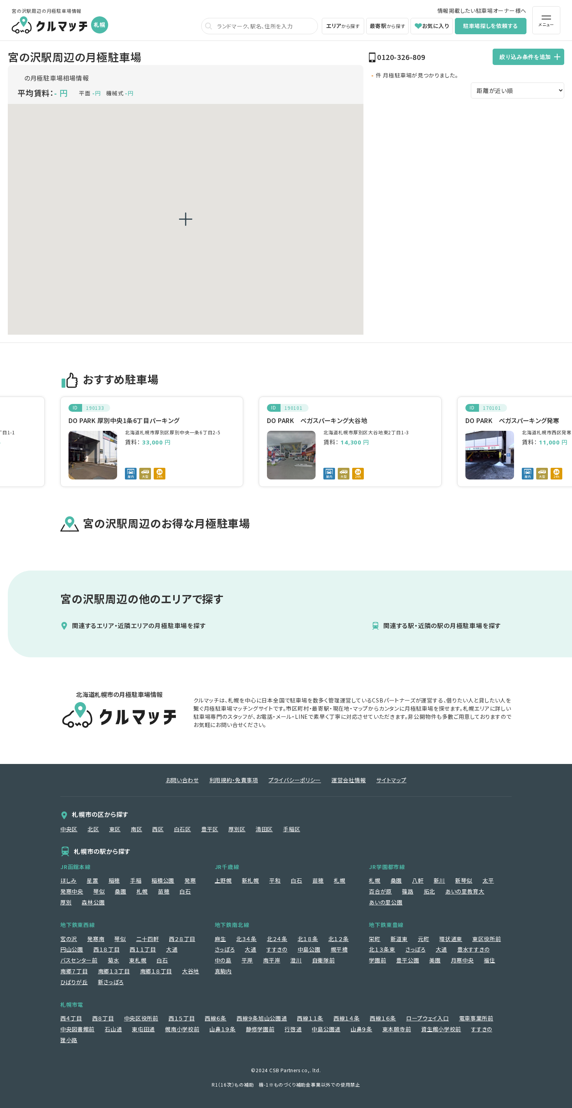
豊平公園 (407, 960)
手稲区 (291, 829)
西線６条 (215, 1018)
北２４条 (277, 939)
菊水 (113, 960)
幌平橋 (339, 949)
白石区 (182, 829)
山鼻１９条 (222, 1029)
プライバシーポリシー (294, 780)
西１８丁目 (106, 949)
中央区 (68, 829)
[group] (151, 442)
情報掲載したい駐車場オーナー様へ (481, 10)
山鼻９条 (361, 1029)
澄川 (296, 960)
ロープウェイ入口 (427, 1018)
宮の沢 (68, 939)
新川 (439, 880)
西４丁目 (71, 1018)
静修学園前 (260, 1029)
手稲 (135, 880)
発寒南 (95, 939)
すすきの (277, 949)
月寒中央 (462, 960)
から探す (343, 26)
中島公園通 (326, 1029)
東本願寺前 (397, 1029)
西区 (157, 829)
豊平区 (209, 829)
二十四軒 (147, 939)
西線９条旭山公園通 (262, 1018)
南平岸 (271, 960)
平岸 (247, 960)
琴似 (99, 891)
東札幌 (137, 960)
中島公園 (309, 949)
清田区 (264, 829)
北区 (93, 829)
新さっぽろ (111, 982)
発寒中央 (71, 891)
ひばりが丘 (74, 982)
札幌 (142, 891)
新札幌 (250, 880)
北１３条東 (382, 949)
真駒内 (223, 971)
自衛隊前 (323, 960)
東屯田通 (143, 1029)
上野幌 (223, 880)
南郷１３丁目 (114, 971)
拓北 (429, 891)
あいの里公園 (385, 902)
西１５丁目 (181, 1018)
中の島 (223, 960)
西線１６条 (383, 1018)
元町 (423, 939)
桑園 (120, 891)
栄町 (374, 939)
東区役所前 (486, 939)
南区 (136, 829)
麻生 (220, 939)
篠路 (407, 891)
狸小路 (68, 1040)
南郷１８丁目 (156, 971)
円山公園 (71, 949)
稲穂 (114, 880)
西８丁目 (103, 1018)
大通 (171, 949)
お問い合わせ (182, 780)
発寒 (190, 880)
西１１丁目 (143, 949)
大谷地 (190, 971)
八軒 (417, 880)
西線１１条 (310, 1018)
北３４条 (246, 939)
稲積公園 (162, 880)
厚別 (66, 902)
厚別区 (237, 829)
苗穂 (163, 891)
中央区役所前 (141, 1018)
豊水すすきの (473, 949)
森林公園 (93, 902)
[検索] (208, 26)
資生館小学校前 (441, 1029)
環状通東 (450, 939)
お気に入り (435, 26)
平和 (275, 880)
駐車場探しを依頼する (490, 26)
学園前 (377, 960)
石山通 (113, 1029)
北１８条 (308, 939)
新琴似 (463, 880)
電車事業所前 (476, 1018)
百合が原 (380, 891)
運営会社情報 (349, 780)
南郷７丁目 (74, 971)
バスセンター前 (79, 960)
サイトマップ (391, 780)
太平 (488, 880)
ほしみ (68, 880)
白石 (185, 891)
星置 (92, 880)
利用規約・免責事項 (233, 780)
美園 (434, 960)
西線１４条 (346, 1018)
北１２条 (338, 939)
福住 (489, 960)
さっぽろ (225, 949)
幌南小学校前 (182, 1029)
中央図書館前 (77, 1029)
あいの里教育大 (464, 891)
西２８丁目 (182, 939)
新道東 (399, 939)
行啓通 (293, 1029)
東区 (115, 829)
